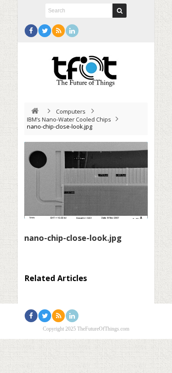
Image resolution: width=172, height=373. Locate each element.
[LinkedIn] (72, 30)
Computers (71, 111)
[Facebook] (31, 30)
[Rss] (58, 30)
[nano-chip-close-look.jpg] (86, 180)
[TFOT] (86, 68)
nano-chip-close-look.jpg (73, 237)
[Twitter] (45, 30)
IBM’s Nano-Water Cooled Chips (69, 119)
